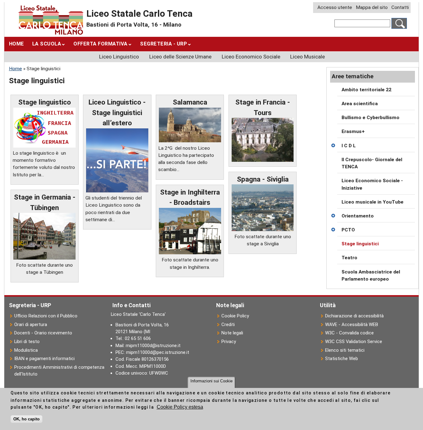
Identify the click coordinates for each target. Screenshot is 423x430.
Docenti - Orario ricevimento (43, 333)
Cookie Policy (235, 316)
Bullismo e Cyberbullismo (370, 117)
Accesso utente (334, 7)
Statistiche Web (341, 358)
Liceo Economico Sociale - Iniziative (372, 184)
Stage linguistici (360, 244)
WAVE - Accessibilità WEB (351, 324)
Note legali (232, 333)
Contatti (400, 7)
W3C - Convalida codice (349, 333)
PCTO (348, 230)
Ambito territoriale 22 (366, 89)
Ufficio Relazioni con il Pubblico (45, 316)
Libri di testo (27, 341)
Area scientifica (360, 103)
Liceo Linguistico (119, 57)
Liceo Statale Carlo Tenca (139, 13)
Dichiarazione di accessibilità (354, 316)
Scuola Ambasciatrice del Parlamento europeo (371, 275)
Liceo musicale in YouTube (372, 202)
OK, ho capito (26, 419)
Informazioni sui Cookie (211, 381)
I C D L (349, 145)
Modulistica (26, 350)
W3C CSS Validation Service (353, 341)
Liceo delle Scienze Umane (180, 57)
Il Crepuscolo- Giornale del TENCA (372, 163)
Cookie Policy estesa (180, 407)
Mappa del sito (372, 7)
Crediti (228, 324)
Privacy (228, 341)
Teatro (349, 257)
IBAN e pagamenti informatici (44, 358)
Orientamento (358, 216)
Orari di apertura (30, 324)
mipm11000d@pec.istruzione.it (157, 352)
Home (16, 44)
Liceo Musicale (307, 57)
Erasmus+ (353, 131)
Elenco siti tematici (344, 350)
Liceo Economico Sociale (251, 57)
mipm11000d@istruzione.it (153, 345)
